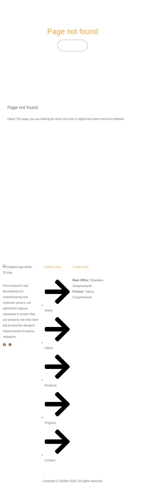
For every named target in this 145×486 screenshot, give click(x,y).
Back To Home (24, 131)
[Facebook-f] (4, 344)
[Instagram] (10, 344)
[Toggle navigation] (137, 8)
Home (68, 45)
